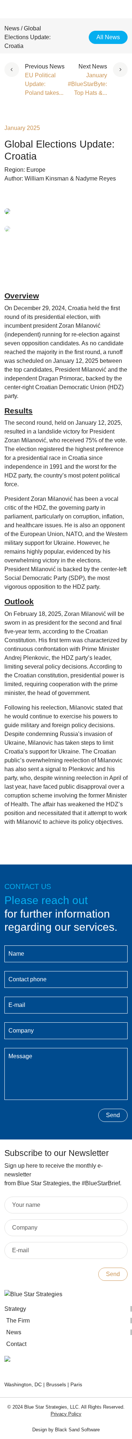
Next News (92, 66)
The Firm (18, 1320)
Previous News (45, 66)
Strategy (15, 1309)
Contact (16, 1344)
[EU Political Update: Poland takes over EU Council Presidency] (14, 79)
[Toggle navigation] (113, 11)
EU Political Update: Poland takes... (44, 84)
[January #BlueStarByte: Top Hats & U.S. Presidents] (117, 79)
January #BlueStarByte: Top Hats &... (87, 84)
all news (108, 37)
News (11, 28)
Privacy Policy (66, 1414)
